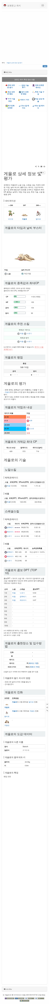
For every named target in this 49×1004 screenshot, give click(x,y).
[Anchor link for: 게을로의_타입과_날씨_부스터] (6, 230)
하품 (21, 333)
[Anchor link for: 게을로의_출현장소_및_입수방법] (9, 646)
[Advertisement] (24, 37)
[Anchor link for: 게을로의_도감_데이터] (33, 733)
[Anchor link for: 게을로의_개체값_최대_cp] (38, 441)
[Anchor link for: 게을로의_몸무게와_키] (26, 757)
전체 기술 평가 (25, 86)
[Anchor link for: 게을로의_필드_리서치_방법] (31, 678)
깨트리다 (10, 531)
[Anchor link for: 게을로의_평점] (24, 357)
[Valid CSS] (39, 998)
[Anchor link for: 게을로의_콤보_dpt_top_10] (10, 572)
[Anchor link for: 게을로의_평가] (28, 383)
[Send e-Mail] (41, 166)
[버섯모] (10, 212)
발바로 (38, 219)
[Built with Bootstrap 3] (10, 998)
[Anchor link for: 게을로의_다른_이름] (24, 742)
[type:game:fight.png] (28, 420)
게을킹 (7, 392)
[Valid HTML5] (30, 998)
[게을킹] (6, 721)
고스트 (31, 428)
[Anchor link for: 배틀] (10, 493)
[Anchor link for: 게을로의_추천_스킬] (30, 323)
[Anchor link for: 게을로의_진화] (24, 692)
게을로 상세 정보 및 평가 (14, 63)
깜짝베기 (10, 527)
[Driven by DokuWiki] (24, 1000)
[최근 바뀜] (38, 166)
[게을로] (24, 212)
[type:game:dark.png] (5, 527)
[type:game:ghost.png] (28, 428)
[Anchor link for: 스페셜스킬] (20, 511)
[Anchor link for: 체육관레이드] (19, 477)
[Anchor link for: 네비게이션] (17, 201)
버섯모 (10, 219)
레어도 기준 (33, 663)
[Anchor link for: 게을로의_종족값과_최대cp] (40, 282)
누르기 (29, 333)
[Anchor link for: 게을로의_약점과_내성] (33, 407)
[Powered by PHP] (20, 998)
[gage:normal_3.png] (17, 536)
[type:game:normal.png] (5, 273)
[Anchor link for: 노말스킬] (17, 469)
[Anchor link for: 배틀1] (10, 544)
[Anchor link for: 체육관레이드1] (19, 519)
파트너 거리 (24, 100)
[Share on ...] (36, 166)
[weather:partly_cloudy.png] (22, 273)
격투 (30, 420)
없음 (28, 417)
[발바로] (38, 212)
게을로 (24, 219)
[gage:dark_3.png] (17, 527)
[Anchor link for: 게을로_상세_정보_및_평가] (14, 178)
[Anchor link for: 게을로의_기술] (28, 459)
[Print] (44, 166)
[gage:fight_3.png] (17, 531)
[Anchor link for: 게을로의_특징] (19, 772)
